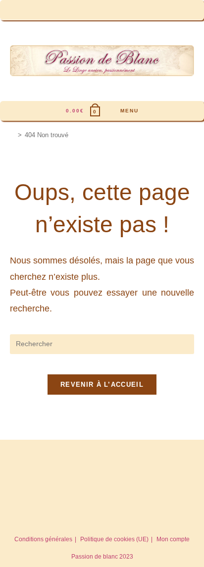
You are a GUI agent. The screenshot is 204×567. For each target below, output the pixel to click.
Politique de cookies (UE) (114, 539)
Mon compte (173, 539)
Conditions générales (43, 539)
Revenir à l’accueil (102, 384)
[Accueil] (12, 135)
